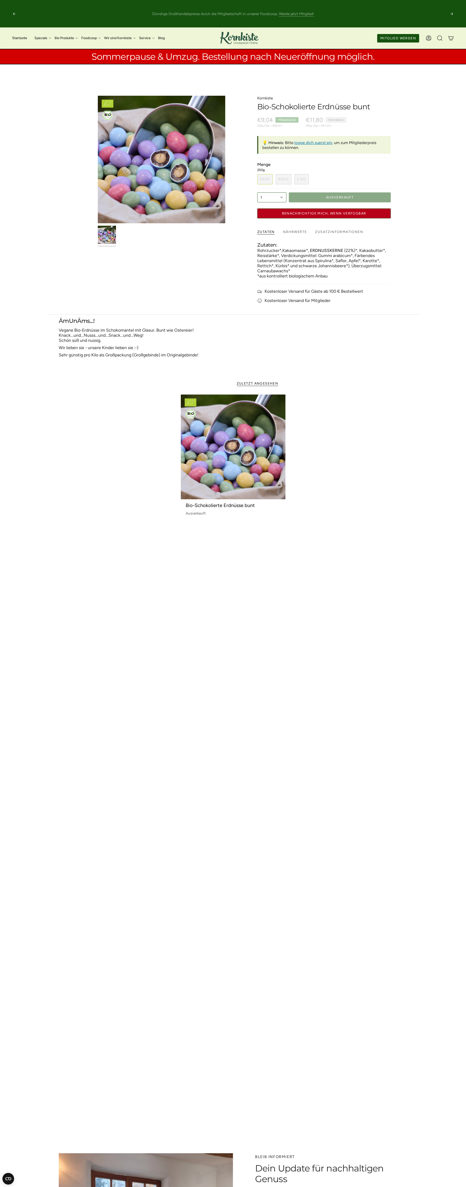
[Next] (451, 14)
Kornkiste (265, 98)
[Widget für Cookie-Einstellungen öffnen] (8, 1179)
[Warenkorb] (451, 38)
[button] (41, 38)
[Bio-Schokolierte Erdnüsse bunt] (233, 447)
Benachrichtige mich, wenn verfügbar (324, 213)
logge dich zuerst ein (313, 142)
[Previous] (14, 14)
